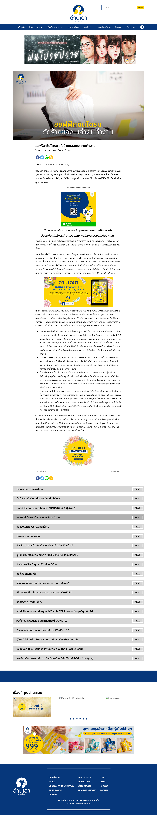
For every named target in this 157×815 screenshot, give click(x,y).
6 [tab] (86, 719)
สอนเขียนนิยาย (104, 27)
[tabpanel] (32, 707)
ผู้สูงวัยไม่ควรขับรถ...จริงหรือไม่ (32, 527)
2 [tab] (73, 719)
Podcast (104, 785)
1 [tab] (70, 719)
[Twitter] (42, 157)
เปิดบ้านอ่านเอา (54, 27)
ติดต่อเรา (131, 27)
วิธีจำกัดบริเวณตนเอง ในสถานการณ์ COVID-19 (41, 621)
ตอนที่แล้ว (41, 471)
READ (137, 489)
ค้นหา (140, 7)
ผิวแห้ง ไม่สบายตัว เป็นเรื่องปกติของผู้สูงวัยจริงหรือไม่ (44, 545)
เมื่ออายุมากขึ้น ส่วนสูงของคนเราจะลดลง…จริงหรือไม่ (43, 592)
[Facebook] (38, 157)
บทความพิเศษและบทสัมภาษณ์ (61, 785)
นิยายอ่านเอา (35, 27)
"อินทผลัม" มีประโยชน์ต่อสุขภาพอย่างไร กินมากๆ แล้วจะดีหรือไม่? (50, 649)
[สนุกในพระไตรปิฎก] (32, 707)
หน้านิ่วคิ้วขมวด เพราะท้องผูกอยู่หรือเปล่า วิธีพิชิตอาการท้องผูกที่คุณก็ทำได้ (54, 611)
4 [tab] (80, 719)
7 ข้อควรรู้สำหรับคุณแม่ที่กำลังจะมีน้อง (36, 564)
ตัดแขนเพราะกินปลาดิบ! (28, 536)
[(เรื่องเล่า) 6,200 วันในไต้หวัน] (78, 698)
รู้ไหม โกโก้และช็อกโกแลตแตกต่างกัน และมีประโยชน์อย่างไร (47, 639)
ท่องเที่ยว (53, 794)
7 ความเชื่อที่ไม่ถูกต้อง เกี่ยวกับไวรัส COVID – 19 (42, 630)
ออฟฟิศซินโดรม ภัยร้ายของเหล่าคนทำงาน (38, 517)
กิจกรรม (118, 27)
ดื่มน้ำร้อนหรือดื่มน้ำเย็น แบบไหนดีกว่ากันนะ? (39, 498)
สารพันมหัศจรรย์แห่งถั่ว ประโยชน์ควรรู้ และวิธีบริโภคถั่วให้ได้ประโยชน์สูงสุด (55, 658)
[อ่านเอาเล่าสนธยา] (125, 698)
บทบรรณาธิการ (84, 777)
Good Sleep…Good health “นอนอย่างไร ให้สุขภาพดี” (46, 508)
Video (103, 781)
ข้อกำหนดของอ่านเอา (87, 790)
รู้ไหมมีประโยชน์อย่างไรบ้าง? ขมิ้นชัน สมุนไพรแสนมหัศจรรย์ (47, 555)
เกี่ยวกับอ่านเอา (84, 785)
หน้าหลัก (21, 27)
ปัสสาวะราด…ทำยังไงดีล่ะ (29, 602)
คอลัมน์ (87, 27)
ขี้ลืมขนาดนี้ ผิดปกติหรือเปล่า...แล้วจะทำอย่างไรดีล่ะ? (43, 583)
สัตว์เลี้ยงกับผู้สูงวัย (26, 574)
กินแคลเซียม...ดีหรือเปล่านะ (30, 489)
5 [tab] (83, 719)
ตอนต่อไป (116, 471)
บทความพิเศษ (74, 27)
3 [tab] (77, 719)
